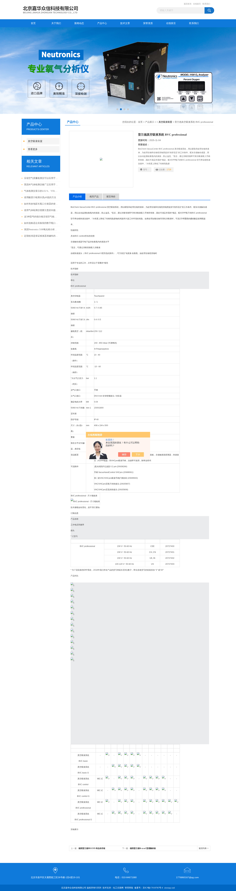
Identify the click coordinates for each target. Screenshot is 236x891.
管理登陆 (129, 888)
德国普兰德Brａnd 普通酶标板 (143, 848)
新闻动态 (79, 23)
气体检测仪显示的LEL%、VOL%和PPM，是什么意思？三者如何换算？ (41, 191)
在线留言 (197, 4)
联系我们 (206, 4)
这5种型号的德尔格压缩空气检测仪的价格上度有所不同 (41, 216)
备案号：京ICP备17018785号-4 (148, 888)
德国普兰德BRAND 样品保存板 (92, 848)
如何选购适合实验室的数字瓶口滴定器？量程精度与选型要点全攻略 (41, 223)
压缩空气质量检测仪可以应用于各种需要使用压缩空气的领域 (41, 178)
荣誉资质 (148, 23)
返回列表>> (204, 848)
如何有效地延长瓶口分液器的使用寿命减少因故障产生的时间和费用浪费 (41, 204)
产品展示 (149, 122)
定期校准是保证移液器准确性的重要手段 (41, 236)
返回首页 (188, 4)
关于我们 (56, 23)
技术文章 (125, 23)
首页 (33, 23)
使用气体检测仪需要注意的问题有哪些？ (41, 210)
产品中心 (102, 23)
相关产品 (94, 196)
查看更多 (33, 149)
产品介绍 (77, 196)
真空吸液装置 (35, 141)
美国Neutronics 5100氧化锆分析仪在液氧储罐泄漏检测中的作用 (41, 229)
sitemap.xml (169, 888)
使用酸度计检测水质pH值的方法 (40, 197)
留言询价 (110, 196)
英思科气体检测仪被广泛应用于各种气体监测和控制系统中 (41, 184)
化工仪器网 (118, 888)
